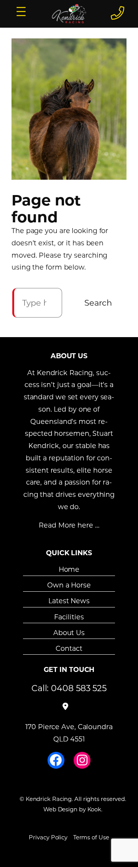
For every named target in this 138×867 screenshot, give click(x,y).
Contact (69, 648)
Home (69, 569)
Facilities (69, 616)
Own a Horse (69, 585)
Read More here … (69, 525)
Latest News (69, 600)
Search (98, 302)
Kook (94, 809)
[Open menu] (21, 11)
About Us (69, 632)
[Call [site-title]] (117, 12)
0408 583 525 (79, 687)
